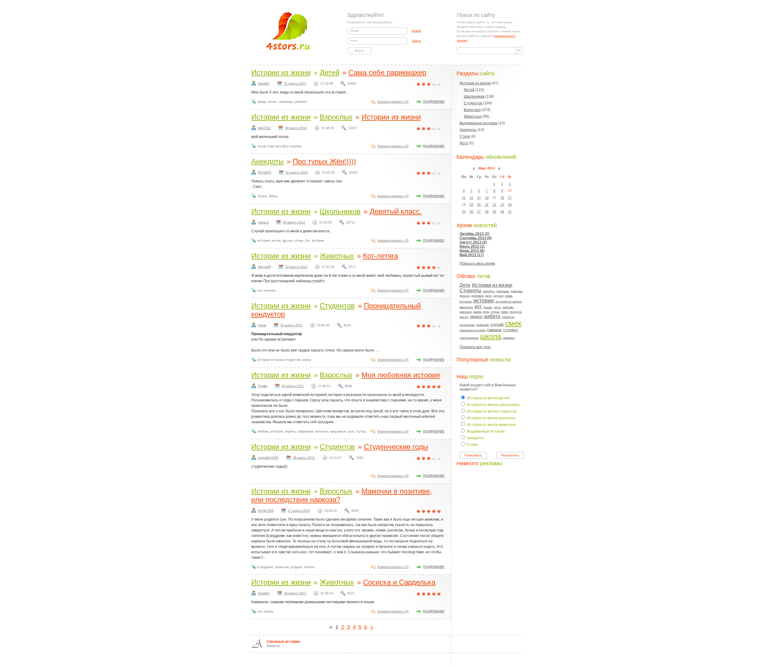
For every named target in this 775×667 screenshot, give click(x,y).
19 (471, 204)
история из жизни (509, 301)
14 (487, 197)
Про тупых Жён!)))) (324, 161)
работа (492, 316)
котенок (269, 290)
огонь (299, 240)
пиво (504, 311)
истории (466, 301)
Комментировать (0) (393, 101)
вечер (276, 240)
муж (486, 311)
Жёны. (274, 196)
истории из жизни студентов (279, 359)
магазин (466, 311)
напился (321, 431)
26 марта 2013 (295, 593)
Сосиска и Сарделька (399, 582)
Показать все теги (475, 347)
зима (508, 295)
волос (272, 101)
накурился (338, 431)
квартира (466, 307)
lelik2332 (264, 128)
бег (307, 240)
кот (478, 306)
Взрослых (472, 110)
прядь (261, 101)
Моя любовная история (400, 375)
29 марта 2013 (296, 267)
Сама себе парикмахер (387, 72)
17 (510, 197)
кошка (487, 307)
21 (487, 204)
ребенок (508, 317)
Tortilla (262, 386)
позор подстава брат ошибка (279, 146)
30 (502, 211)
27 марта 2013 (299, 510)
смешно (494, 330)
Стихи (465, 136)
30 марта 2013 (296, 128)
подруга (515, 311)
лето (497, 307)
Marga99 (264, 267)
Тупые (262, 196)
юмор (306, 359)
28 (487, 211)
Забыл (416, 40)
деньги (465, 295)
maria (262, 325)
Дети (465, 285)
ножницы (286, 101)
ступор (360, 431)
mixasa (263, 222)
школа (490, 336)
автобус (489, 291)
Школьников (474, 96)
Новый (416, 30)
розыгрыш (467, 324)
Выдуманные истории (478, 123)
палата (309, 567)
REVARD (264, 172)
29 (494, 211)
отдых (495, 311)
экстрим (318, 240)
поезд (464, 317)
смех (513, 323)
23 (502, 204)
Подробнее (433, 101)
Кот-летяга (380, 256)
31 (510, 211)
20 (479, 204)
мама (477, 311)
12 (471, 197)
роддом (296, 567)
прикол (476, 316)
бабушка (502, 291)
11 (464, 197)
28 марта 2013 (291, 325)
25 (464, 211)
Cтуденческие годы (396, 447)
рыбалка (482, 324)
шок (351, 431)
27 (479, 211)
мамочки (282, 567)
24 (510, 204)
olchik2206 (266, 510)
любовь (508, 307)
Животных (473, 116)
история (483, 301)
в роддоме (265, 567)
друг (488, 295)
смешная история (472, 330)
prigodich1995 (268, 457)
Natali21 (264, 83)
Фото (464, 143)
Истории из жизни (475, 83)
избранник (305, 431)
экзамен (509, 337)
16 (502, 197)
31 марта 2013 (295, 83)
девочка (516, 291)
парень (290, 431)
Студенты (470, 290)
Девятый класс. (396, 211)
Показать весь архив (477, 263)
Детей (469, 90)
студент (510, 330)
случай (496, 324)
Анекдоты (468, 130)
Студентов (473, 103)
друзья (498, 295)
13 (479, 197)
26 (471, 211)
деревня (477, 295)
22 (494, 204)
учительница (469, 337)
